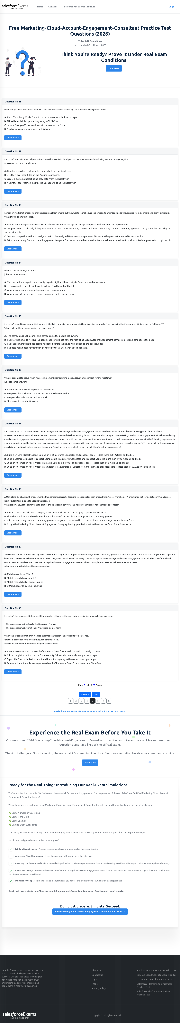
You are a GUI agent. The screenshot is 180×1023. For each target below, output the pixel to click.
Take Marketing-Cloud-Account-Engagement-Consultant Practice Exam (90, 911)
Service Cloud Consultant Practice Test (156, 970)
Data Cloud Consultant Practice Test (155, 979)
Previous (84, 694)
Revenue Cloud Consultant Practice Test (157, 975)
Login (172, 6)
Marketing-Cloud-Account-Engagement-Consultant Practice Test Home (89, 711)
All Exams (52, 6)
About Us (96, 970)
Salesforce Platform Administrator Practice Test (154, 985)
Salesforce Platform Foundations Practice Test (153, 993)
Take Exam (113, 68)
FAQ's (95, 984)
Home (40, 6)
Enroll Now (90, 762)
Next (96, 694)
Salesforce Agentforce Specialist (78, 6)
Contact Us (97, 975)
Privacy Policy (99, 988)
